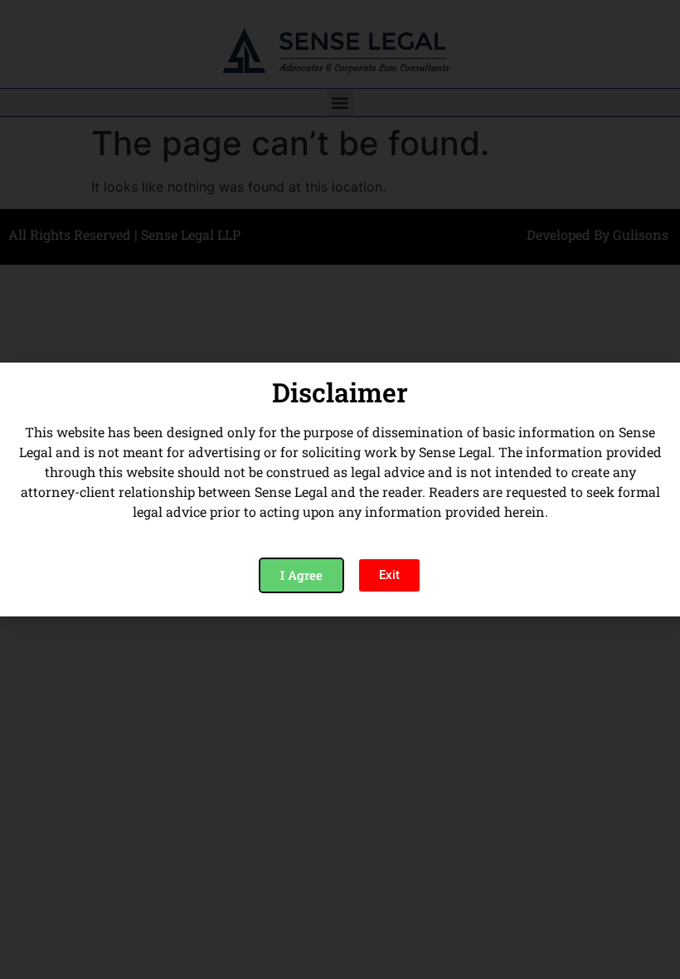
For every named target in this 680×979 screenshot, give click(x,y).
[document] (340, 489)
